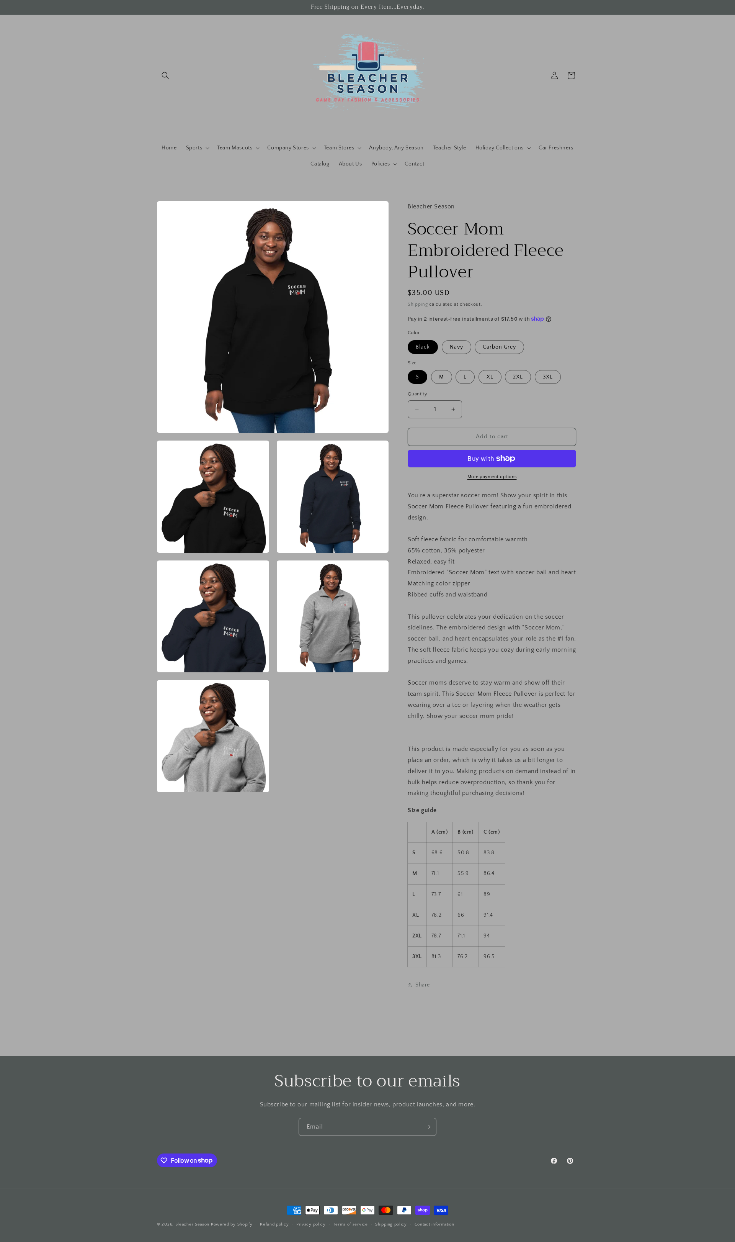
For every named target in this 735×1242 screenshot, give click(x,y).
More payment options (492, 476)
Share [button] (422, 985)
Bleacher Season (192, 1224)
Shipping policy (391, 1224)
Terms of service (350, 1224)
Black (423, 347)
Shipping (418, 304)
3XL (548, 377)
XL (490, 377)
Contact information (434, 1224)
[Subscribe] (427, 1127)
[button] (165, 75)
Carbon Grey (499, 347)
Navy (456, 347)
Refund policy (274, 1224)
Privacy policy (311, 1224)
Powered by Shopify (232, 1224)
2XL (518, 377)
